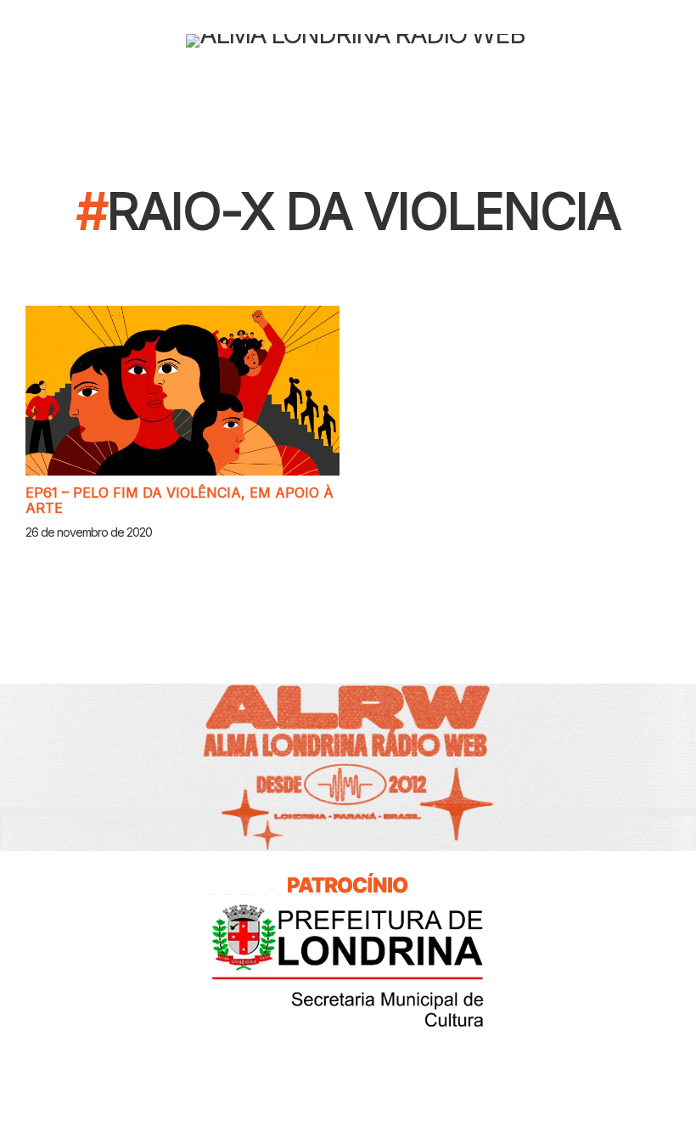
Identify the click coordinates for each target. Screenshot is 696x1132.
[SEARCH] (681, 40)
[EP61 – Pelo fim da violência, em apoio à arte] (182, 391)
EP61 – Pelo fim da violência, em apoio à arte (179, 500)
